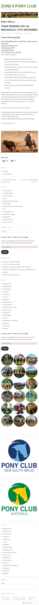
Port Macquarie (7, 315)
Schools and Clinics (8, 219)
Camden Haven (7, 286)
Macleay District (7, 305)
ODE (4, 209)
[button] (7, 360)
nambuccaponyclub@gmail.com (25, 114)
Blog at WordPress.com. (7, 593)
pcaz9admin (18, 33)
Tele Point (6, 318)
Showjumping (7, 217)
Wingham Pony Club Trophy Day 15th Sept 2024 (17, 267)
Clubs (23, 597)
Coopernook (6, 294)
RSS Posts (5, 171)
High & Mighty (7, 204)
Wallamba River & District (10, 320)
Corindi (5, 297)
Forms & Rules (31, 597)
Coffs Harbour (7, 289)
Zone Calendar (7, 190)
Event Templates (7, 599)
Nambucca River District (10, 307)
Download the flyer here (8, 123)
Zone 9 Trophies (7, 222)
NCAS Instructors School (20, 599)
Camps (5, 198)
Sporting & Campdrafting (10, 201)
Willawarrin (6, 323)
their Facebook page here (23, 108)
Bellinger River (7, 284)
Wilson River (6, 326)
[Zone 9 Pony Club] (19, 16)
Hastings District (7, 302)
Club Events (27, 33)
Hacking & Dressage (9, 214)
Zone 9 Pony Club (18, 6)
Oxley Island (6, 313)
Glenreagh (6, 299)
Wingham (5, 328)
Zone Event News (8, 193)
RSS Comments (7, 174)
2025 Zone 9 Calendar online (11, 264)
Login (2, 583)
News (8, 597)
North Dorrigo (7, 310)
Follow (5, 252)
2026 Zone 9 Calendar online (11, 262)
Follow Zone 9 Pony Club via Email (14, 237)
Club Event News (7, 196)
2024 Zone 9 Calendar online (11, 275)
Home (2, 597)
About (30, 599)
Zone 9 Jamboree (8, 212)
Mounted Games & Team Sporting (13, 206)
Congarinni (6, 292)
